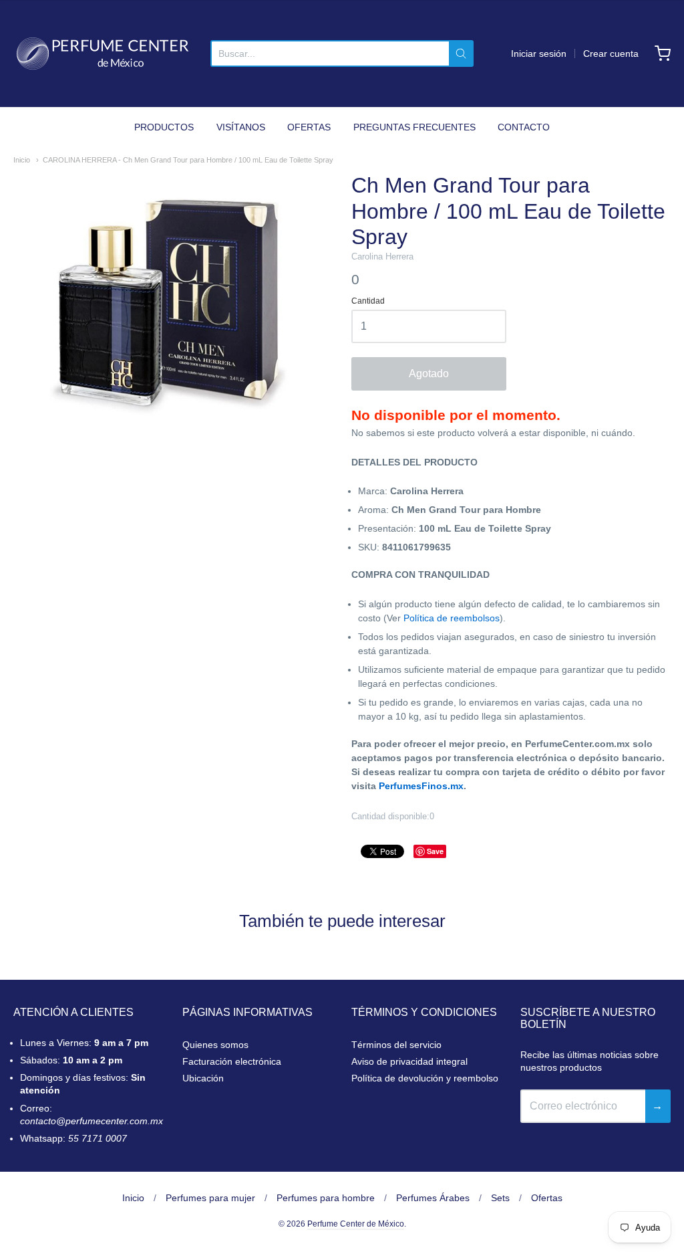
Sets (500, 1197)
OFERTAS (309, 127)
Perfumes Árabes (433, 1197)
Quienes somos (215, 1044)
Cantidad (368, 301)
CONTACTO (524, 127)
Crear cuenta (611, 53)
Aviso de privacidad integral (409, 1061)
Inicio (21, 160)
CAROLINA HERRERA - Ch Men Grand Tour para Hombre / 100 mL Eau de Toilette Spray (188, 160)
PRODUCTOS (164, 127)
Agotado (429, 373)
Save (435, 851)
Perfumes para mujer (210, 1197)
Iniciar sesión (538, 53)
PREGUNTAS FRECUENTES (414, 127)
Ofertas (546, 1197)
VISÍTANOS (240, 127)
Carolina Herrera (382, 256)
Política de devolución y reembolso (424, 1078)
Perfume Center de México (355, 1224)
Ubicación (203, 1078)
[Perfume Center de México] (102, 53)
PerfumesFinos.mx (421, 785)
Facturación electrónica (231, 1061)
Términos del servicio (396, 1044)
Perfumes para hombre (326, 1197)
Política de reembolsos (451, 618)
